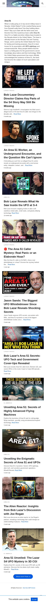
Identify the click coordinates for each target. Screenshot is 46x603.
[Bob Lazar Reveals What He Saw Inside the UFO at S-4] (23, 183)
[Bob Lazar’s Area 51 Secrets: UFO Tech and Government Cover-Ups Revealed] (23, 337)
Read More (17, 114)
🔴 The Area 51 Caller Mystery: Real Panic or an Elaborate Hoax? (20, 252)
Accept (34, 599)
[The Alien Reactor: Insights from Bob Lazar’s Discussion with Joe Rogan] (23, 488)
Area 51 (7, 197)
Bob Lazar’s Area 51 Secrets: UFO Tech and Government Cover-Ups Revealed (22, 359)
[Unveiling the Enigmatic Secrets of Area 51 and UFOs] (23, 440)
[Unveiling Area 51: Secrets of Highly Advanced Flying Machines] (23, 389)
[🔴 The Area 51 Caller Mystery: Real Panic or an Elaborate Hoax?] (23, 231)
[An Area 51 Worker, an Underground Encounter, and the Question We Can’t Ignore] (23, 132)
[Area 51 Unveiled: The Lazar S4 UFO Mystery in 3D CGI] (23, 539)
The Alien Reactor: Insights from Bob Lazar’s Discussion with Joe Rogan (22, 510)
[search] (42, 3)
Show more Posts (22, 576)
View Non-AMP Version (29, 588)
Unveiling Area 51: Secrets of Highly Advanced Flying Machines (22, 411)
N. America (8, 403)
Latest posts (9, 90)
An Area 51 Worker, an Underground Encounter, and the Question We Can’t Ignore (23, 153)
